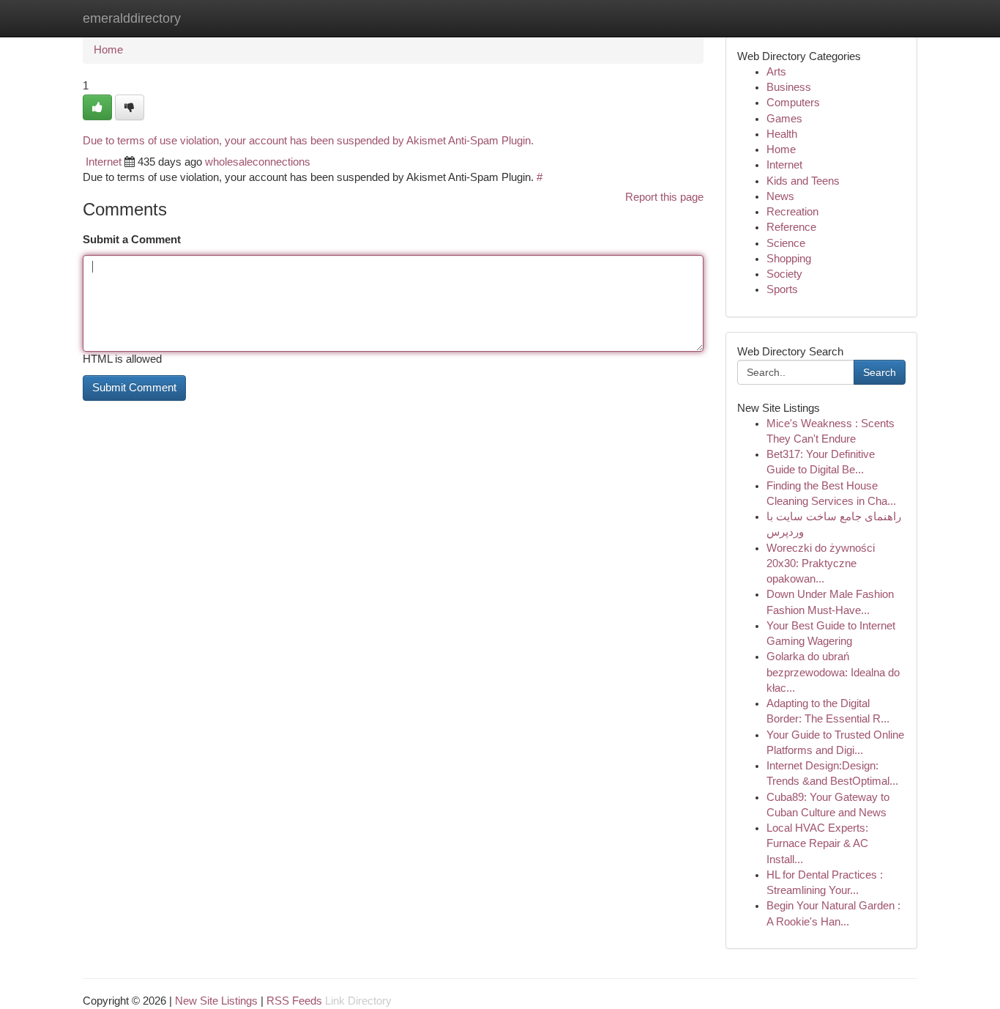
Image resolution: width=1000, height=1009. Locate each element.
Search (879, 372)
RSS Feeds (294, 1001)
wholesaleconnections (257, 162)
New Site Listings (216, 1001)
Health (781, 134)
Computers (793, 102)
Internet (104, 162)
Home (108, 50)
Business (788, 87)
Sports (782, 289)
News (780, 196)
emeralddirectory (132, 18)
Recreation (792, 212)
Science (785, 243)
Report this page (664, 197)
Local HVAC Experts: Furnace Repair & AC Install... (817, 843)
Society (784, 274)
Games (784, 119)
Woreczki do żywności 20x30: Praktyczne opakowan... (820, 563)
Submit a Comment (132, 239)
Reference (791, 227)
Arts (776, 72)
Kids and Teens (803, 181)
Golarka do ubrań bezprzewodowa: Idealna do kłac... (833, 672)
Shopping (788, 259)
